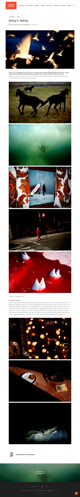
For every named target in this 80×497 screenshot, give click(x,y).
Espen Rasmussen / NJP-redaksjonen (20, 24)
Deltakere (12, 16)
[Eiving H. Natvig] (40, 472)
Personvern (40, 493)
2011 (18, 16)
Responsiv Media (54, 490)
